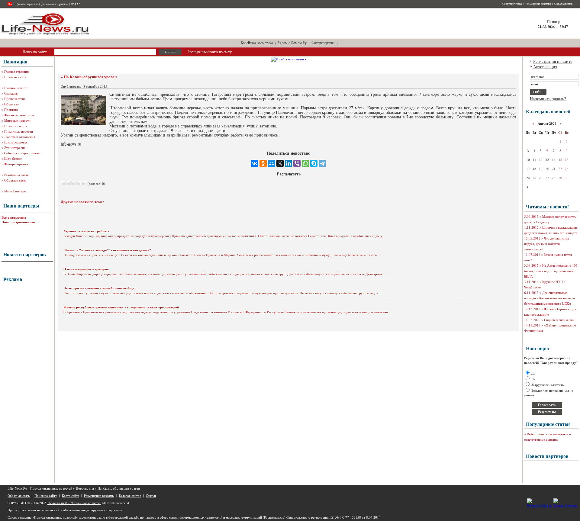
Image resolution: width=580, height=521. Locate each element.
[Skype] (313, 163)
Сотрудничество (512, 4)
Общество (11, 104)
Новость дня (85, 488)
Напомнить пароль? (548, 98)
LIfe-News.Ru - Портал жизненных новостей (40, 488)
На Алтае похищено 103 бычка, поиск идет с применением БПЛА (551, 270)
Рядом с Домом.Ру (292, 42)
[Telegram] (322, 163)
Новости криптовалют (18, 222)
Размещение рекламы (538, 4)
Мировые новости (17, 120)
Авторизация (545, 66)
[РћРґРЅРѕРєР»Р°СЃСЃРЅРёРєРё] (263, 163)
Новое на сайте (15, 77)
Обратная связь (563, 4)
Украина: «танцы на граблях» (86, 231)
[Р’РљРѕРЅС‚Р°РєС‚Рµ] (254, 163)
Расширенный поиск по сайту (210, 51)
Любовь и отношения (19, 136)
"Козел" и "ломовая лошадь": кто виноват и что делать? (107, 250)
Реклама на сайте (16, 174)
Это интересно (15, 147)
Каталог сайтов (130, 495)
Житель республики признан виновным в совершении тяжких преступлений (121, 307)
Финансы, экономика (19, 115)
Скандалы (11, 93)
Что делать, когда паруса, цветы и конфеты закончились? (546, 243)
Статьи (151, 495)
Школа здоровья (15, 142)
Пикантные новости (18, 131)
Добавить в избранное (54, 4)
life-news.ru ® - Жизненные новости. (74, 502)
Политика (11, 109)
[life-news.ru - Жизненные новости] (45, 34)
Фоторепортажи (323, 42)
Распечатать (289, 174)
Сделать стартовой (27, 4)
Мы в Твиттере (15, 191)
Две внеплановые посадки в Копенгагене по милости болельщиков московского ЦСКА (549, 298)
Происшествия (14, 98)
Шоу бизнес (13, 158)
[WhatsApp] (305, 163)
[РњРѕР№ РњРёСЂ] (271, 163)
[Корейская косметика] (288, 59)
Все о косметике (14, 217)
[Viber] (297, 163)
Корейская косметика (257, 42)
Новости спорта (15, 126)
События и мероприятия (22, 153)
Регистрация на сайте (552, 61)
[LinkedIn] (288, 163)
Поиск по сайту (45, 495)
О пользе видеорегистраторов (86, 269)
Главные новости (16, 87)
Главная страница (16, 71)
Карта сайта (70, 495)
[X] (280, 163)
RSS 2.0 (75, 4)
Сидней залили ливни (559, 319)
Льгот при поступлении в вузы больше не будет (99, 288)
